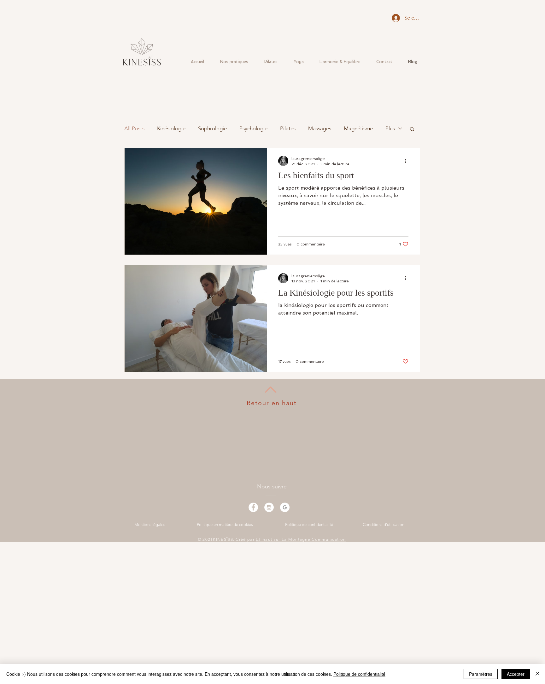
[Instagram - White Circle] (269, 507)
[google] (285, 507)
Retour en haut (272, 403)
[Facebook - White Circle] (253, 507)
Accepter (515, 674)
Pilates (288, 128)
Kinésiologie (171, 128)
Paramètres (480, 674)
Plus (390, 128)
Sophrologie (212, 128)
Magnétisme (358, 128)
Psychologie (253, 128)
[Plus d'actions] (407, 161)
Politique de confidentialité (359, 674)
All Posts (134, 128)
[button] (412, 129)
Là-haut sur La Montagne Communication (301, 539)
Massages (319, 128)
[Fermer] (537, 674)
